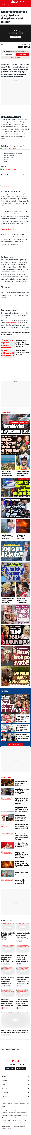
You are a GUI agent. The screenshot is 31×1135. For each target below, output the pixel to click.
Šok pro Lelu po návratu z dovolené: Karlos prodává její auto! (22, 791)
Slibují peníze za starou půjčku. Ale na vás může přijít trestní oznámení (21, 809)
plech (17, 1049)
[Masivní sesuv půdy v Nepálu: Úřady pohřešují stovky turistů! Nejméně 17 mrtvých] (7, 836)
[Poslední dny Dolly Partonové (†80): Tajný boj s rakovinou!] (7, 882)
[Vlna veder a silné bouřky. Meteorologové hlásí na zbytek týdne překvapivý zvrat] (7, 855)
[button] (10, 1068)
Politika (3, 722)
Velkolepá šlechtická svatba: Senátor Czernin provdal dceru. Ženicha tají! (22, 737)
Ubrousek (8, 1049)
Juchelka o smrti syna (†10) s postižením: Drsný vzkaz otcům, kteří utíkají (22, 728)
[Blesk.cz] (15, 1)
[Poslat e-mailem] (28, 47)
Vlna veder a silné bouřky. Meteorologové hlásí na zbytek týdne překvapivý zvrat (21, 855)
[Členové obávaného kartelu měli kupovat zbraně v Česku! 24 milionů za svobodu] (7, 818)
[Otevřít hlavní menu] (1, 1)
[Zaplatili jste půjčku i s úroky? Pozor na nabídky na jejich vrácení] (7, 846)
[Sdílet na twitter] (21, 47)
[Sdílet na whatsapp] (26, 47)
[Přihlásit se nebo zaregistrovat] (28, 1)
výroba (3, 1049)
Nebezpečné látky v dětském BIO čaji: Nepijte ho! (21, 872)
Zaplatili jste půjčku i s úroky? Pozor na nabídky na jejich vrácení (22, 845)
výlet (13, 1049)
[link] (8, 1065)
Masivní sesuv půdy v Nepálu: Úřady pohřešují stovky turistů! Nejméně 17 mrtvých (21, 836)
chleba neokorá (13, 323)
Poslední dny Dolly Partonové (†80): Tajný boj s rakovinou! (21, 882)
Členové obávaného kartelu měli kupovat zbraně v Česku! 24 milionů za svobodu (20, 817)
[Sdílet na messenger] (24, 47)
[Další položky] (29, 5)
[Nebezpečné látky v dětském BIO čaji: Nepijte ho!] (7, 873)
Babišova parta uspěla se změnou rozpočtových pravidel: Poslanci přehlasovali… (21, 782)
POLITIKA (4, 691)
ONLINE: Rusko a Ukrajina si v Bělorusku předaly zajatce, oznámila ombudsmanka (22, 864)
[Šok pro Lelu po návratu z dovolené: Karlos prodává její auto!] (7, 791)
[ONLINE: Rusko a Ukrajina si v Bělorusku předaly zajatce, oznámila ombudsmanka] (7, 864)
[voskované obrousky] (8, 148)
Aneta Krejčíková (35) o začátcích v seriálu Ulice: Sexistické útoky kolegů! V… (21, 827)
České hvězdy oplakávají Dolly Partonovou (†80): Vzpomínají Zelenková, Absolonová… (21, 801)
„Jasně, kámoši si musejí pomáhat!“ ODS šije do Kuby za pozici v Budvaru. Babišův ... (22, 718)
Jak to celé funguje (15, 57)
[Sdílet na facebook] (19, 47)
